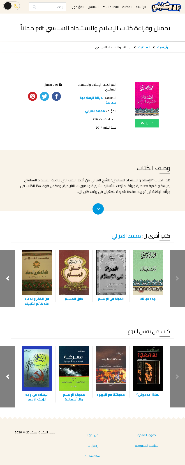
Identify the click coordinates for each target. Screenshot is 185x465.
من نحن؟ (92, 435)
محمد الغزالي (95, 111)
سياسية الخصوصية (146, 446)
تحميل (148, 123)
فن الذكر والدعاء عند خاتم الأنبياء (37, 301)
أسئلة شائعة (92, 456)
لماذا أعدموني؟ (148, 394)
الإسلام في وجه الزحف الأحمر (36, 397)
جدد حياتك (148, 299)
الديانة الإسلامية (92, 98)
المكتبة (144, 47)
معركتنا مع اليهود (111, 394)
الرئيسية (163, 47)
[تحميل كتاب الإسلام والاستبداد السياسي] (147, 99)
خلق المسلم (74, 299)
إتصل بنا (92, 446)
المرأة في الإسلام (111, 299)
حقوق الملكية (146, 435)
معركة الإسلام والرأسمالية (74, 397)
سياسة (111, 102)
